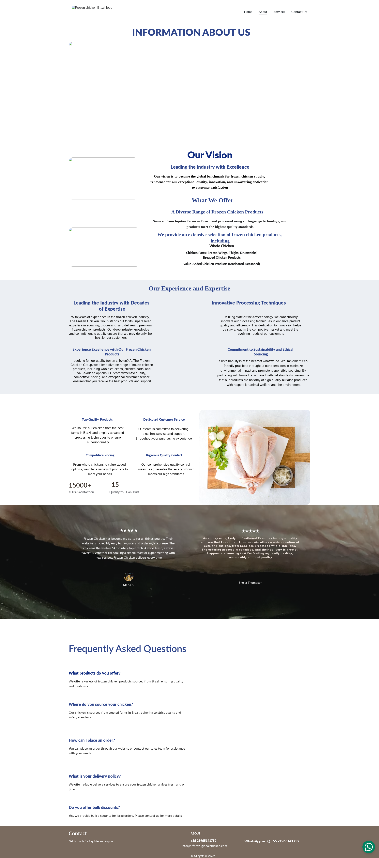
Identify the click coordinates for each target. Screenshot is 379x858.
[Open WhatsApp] (368, 847)
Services (279, 11)
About (263, 11)
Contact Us (299, 11)
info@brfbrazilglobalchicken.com (204, 846)
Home (248, 11)
